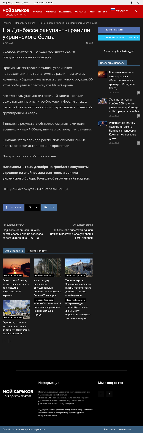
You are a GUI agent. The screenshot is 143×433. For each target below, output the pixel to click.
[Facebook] (131, 2)
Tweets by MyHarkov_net (119, 51)
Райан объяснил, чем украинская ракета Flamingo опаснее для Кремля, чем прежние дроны (122, 130)
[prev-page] (5, 341)
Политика (65, 11)
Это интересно (14, 250)
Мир (92, 11)
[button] (135, 12)
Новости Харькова (25, 23)
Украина (51, 11)
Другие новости (37, 250)
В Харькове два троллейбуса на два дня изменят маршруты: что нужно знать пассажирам (77, 311)
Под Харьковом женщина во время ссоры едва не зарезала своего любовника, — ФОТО (23, 234)
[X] (137, 2)
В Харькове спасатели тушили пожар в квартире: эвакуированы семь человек (71, 234)
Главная (7, 23)
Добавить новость (44, 2)
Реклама (109, 429)
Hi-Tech (102, 11)
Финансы (81, 11)
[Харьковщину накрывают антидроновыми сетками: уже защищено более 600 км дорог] (47, 267)
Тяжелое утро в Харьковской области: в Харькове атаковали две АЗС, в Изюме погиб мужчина (78, 288)
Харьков (37, 11)
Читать (133, 37)
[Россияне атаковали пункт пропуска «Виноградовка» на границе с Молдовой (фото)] (102, 74)
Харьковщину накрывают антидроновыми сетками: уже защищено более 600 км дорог (47, 288)
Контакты (125, 429)
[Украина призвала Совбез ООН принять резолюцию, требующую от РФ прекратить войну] (102, 101)
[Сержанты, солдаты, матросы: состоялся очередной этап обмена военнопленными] (16, 309)
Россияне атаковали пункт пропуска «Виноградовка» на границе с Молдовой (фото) (122, 80)
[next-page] (11, 341)
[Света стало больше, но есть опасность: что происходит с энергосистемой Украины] (16, 267)
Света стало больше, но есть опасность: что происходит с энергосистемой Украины (16, 288)
